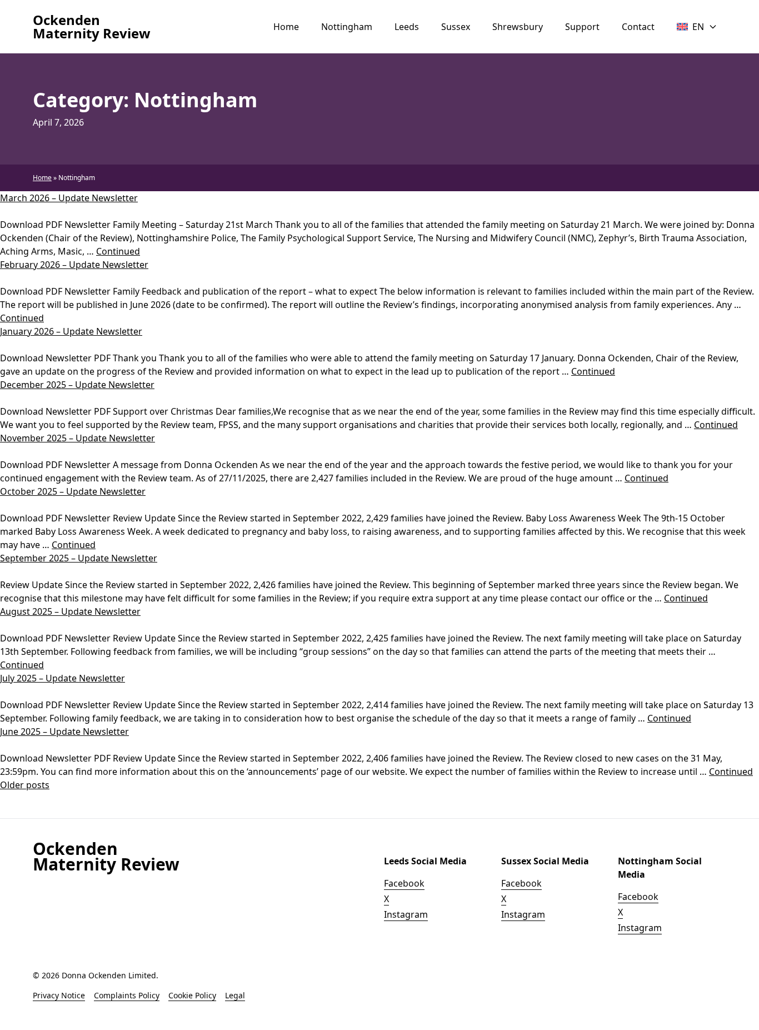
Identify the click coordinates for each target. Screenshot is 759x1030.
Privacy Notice (59, 995)
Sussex (455, 27)
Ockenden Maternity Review (92, 26)
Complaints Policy (126, 995)
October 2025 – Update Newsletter (73, 491)
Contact (638, 27)
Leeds (407, 27)
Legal (235, 995)
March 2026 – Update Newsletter (69, 198)
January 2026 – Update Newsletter (71, 331)
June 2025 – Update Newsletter (64, 731)
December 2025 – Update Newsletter (77, 385)
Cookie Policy (192, 995)
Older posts (24, 785)
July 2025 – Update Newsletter (62, 678)
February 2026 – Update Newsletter (74, 264)
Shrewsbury (517, 27)
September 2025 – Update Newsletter (78, 558)
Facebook (404, 883)
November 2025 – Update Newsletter (77, 438)
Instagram (406, 914)
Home (286, 27)
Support (582, 27)
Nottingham (346, 27)
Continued (118, 251)
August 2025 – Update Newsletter (70, 611)
